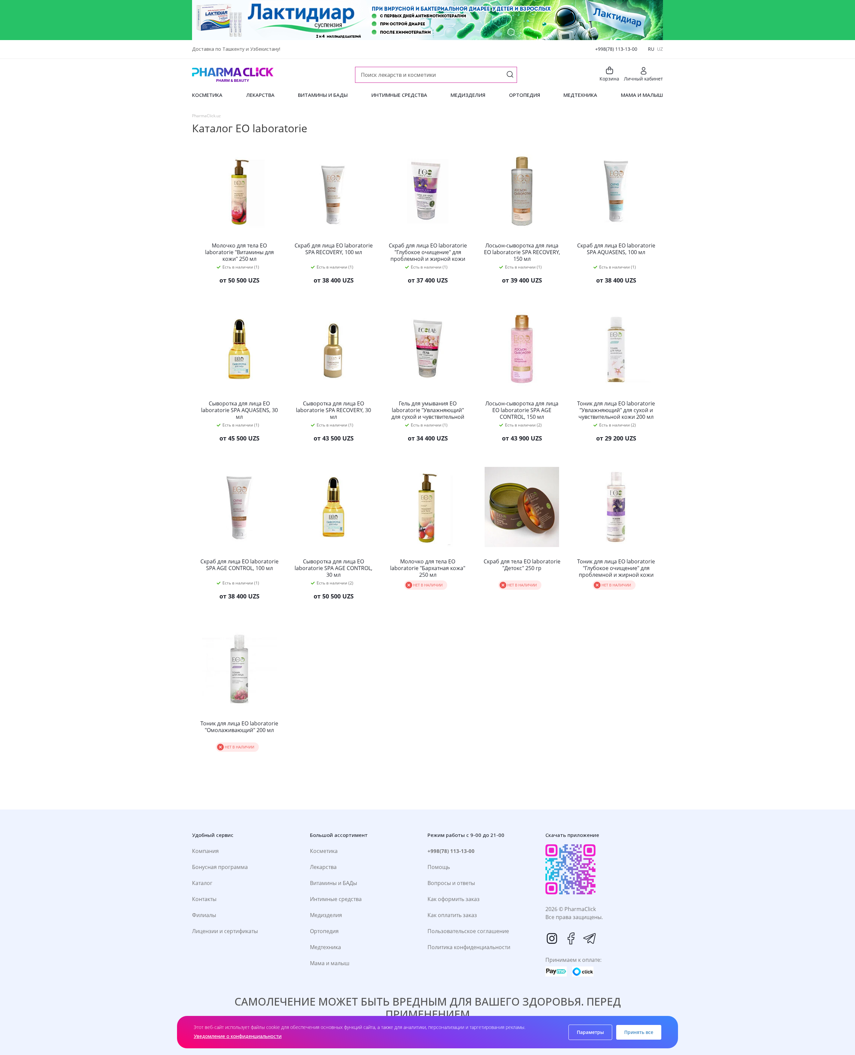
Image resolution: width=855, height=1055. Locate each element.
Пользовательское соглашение (468, 931)
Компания (205, 851)
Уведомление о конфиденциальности (238, 1036)
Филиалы (204, 915)
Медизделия (326, 915)
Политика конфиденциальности (469, 947)
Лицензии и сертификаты (225, 931)
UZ (660, 49)
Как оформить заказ (454, 899)
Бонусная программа (220, 867)
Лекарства (323, 867)
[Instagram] (552, 938)
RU (651, 49)
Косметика (324, 851)
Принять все (638, 1032)
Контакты (204, 899)
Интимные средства (336, 899)
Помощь (439, 867)
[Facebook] (570, 938)
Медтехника (325, 947)
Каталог (202, 883)
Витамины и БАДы (333, 883)
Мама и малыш (329, 963)
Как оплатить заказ (452, 915)
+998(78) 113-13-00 (616, 49)
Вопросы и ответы (451, 883)
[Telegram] (589, 938)
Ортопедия (324, 931)
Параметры (590, 1032)
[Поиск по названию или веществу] (510, 75)
